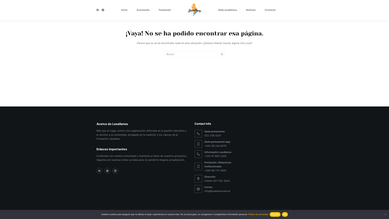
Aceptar (275, 214)
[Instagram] (103, 10)
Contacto (270, 9)
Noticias (251, 9)
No (285, 214)
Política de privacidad (258, 214)
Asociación (143, 9)
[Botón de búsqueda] (222, 54)
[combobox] (191, 54)
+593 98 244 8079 (215, 145)
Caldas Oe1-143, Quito (217, 180)
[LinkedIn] (115, 171)
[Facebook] (97, 10)
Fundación (165, 9)
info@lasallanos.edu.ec (217, 191)
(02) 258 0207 (212, 135)
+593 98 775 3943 (215, 170)
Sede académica (227, 9)
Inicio (124, 9)
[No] (385, 214)
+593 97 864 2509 (215, 156)
